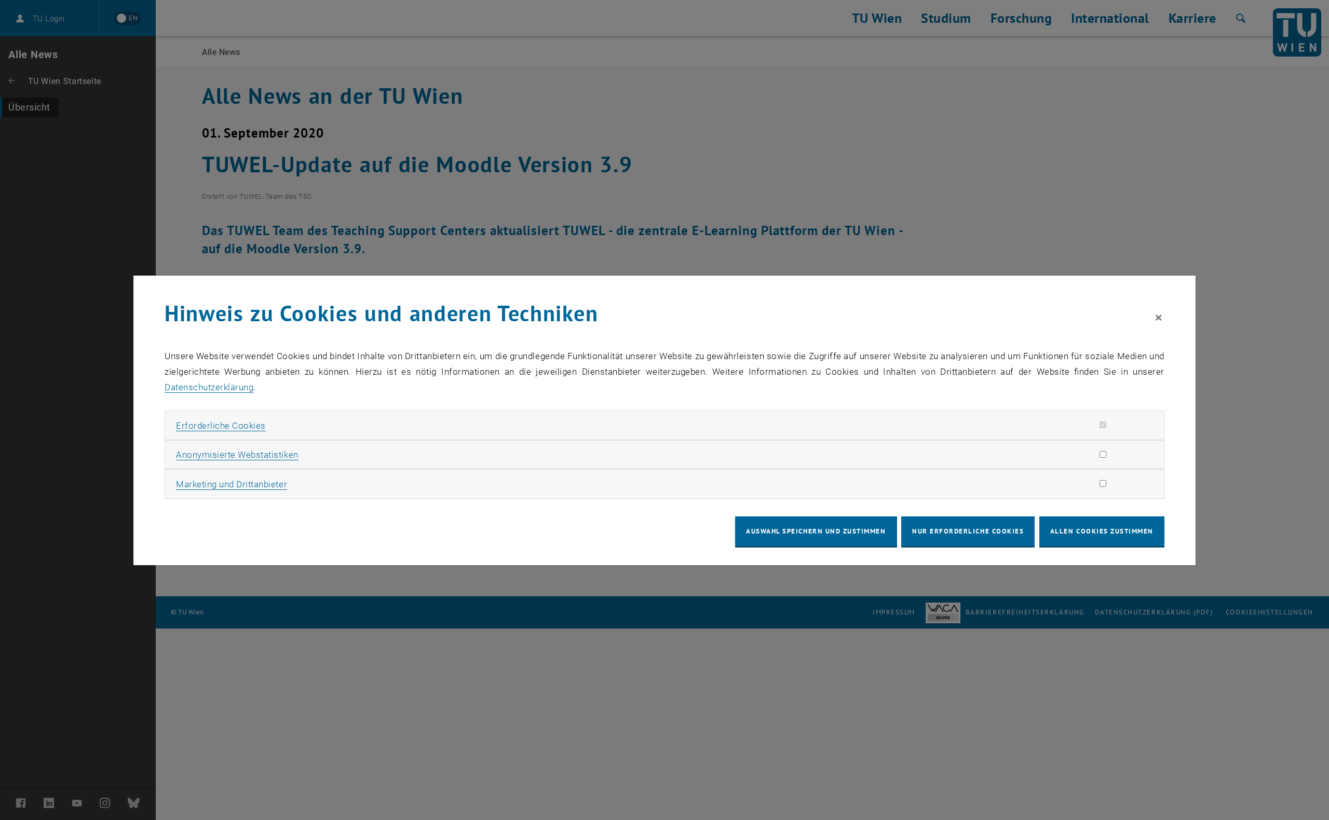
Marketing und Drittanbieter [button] (231, 484)
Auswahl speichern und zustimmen (816, 531)
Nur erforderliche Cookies (968, 531)
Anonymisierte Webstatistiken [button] (237, 454)
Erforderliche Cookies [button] (221, 425)
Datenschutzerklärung (209, 387)
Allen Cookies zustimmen (1102, 531)
